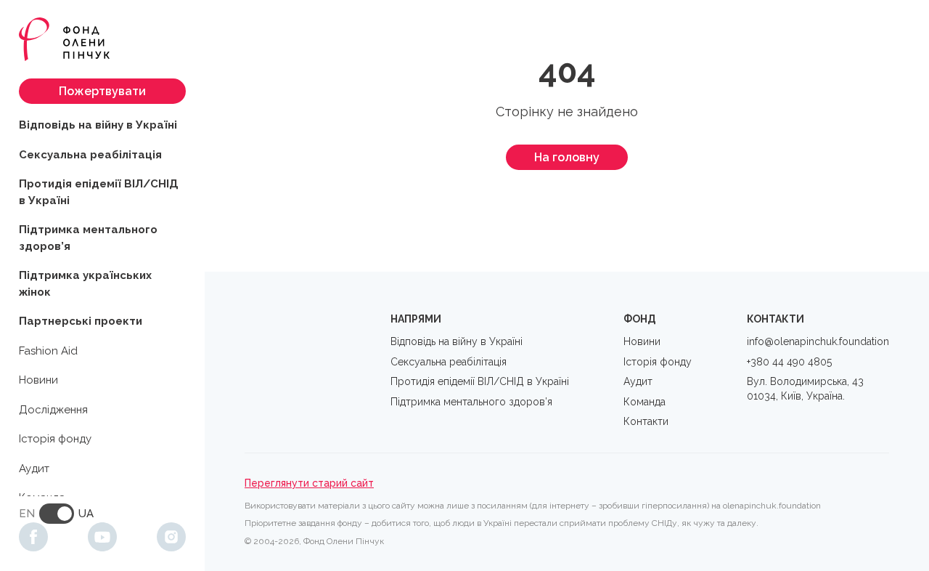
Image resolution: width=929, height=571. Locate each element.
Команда (644, 402)
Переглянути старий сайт (309, 483)
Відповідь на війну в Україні (98, 124)
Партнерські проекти (80, 321)
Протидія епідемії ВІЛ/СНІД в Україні (99, 192)
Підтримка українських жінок (85, 284)
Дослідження (53, 409)
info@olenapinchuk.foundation (818, 341)
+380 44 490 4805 (789, 362)
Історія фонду (55, 438)
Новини (38, 379)
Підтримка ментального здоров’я (88, 238)
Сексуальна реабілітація (90, 154)
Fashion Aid (48, 350)
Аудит (34, 468)
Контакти (645, 421)
